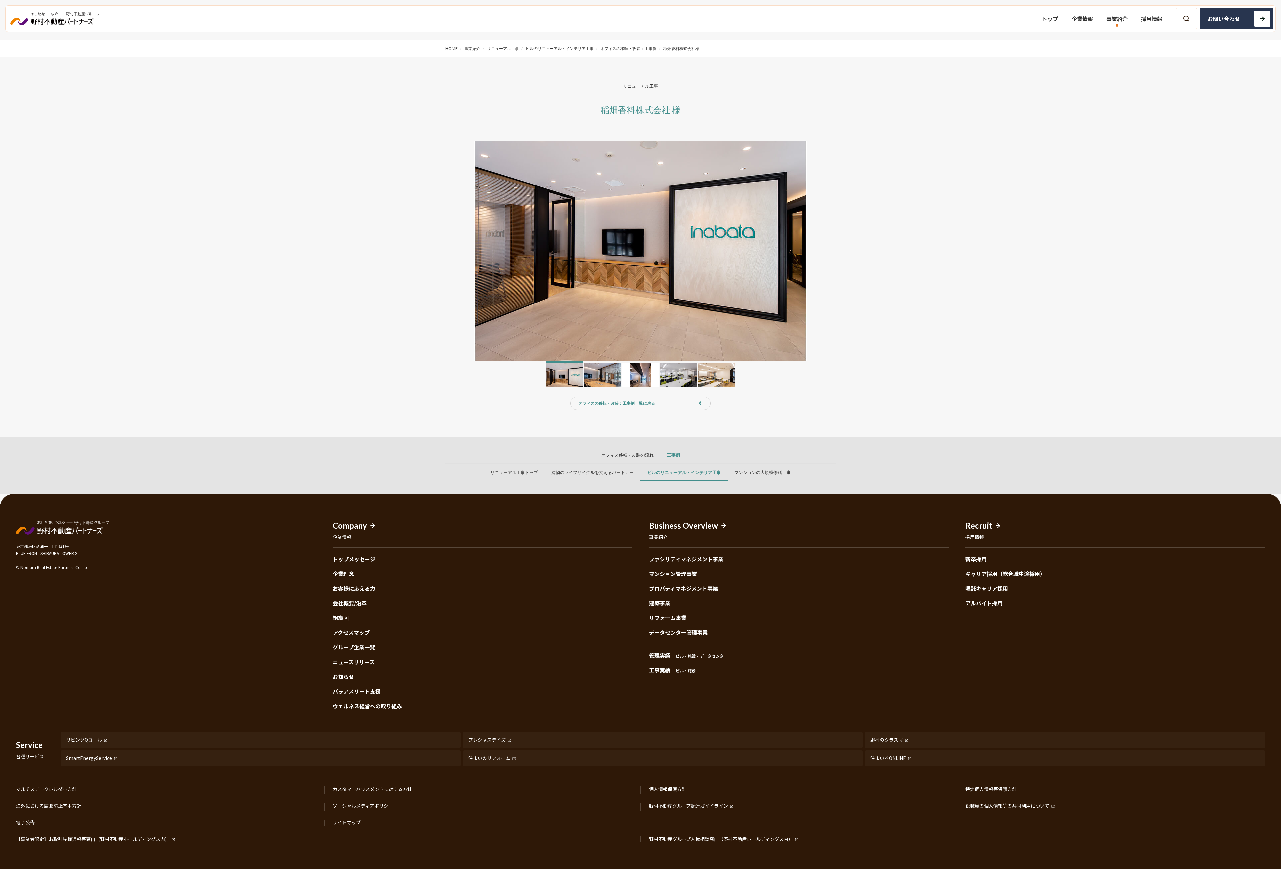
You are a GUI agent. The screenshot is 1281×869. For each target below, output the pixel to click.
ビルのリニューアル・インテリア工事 (684, 472)
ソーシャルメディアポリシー (363, 806)
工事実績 (672, 670)
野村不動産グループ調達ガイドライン (688, 806)
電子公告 (25, 823)
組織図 (341, 617)
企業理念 (343, 573)
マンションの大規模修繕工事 (762, 472)
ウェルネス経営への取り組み (367, 706)
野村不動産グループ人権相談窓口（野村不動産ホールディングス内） (721, 839)
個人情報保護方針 (667, 789)
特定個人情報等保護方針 (991, 789)
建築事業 (659, 603)
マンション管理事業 (673, 573)
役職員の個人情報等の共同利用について (1007, 806)
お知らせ (343, 676)
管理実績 (688, 655)
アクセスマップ (351, 632)
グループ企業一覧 (354, 647)
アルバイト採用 (984, 603)
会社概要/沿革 (350, 603)
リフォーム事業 (667, 617)
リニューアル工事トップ (514, 472)
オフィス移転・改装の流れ (627, 455)
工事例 (673, 455)
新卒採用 (976, 559)
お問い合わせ (1224, 19)
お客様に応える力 (354, 588)
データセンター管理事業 (678, 632)
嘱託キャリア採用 (986, 588)
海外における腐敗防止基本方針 (48, 806)
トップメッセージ (354, 559)
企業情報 (1082, 19)
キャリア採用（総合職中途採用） (1005, 573)
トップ (1050, 19)
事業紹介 (1117, 19)
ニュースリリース (354, 662)
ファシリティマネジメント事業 (686, 559)
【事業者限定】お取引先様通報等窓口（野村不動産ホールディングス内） (93, 839)
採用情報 (1151, 19)
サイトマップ (347, 823)
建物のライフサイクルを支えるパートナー (592, 472)
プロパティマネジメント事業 (683, 588)
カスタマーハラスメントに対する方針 (372, 789)
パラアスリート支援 (357, 691)
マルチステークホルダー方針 (46, 789)
